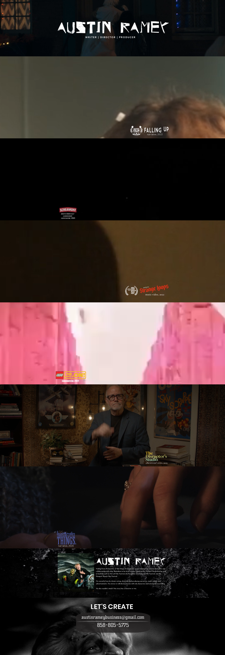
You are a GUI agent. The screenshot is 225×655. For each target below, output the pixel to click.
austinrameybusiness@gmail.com (113, 617)
